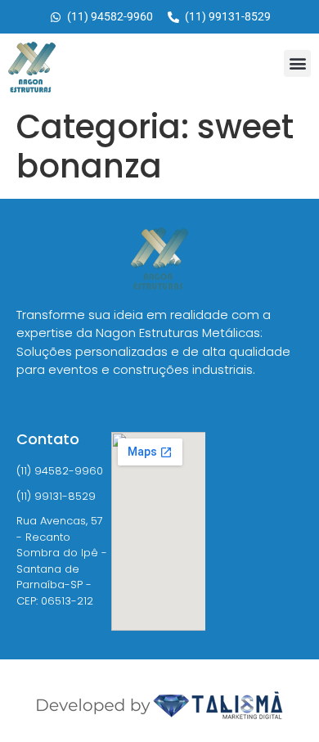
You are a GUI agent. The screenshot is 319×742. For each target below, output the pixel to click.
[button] (297, 63)
